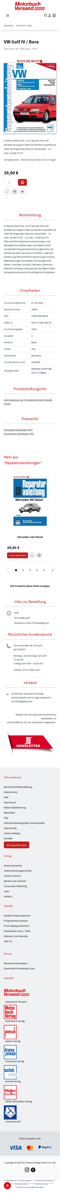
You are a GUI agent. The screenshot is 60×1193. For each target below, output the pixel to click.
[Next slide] (52, 570)
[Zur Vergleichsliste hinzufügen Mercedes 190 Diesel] (39, 555)
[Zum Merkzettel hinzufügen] (7, 191)
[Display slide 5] (44, 570)
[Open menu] (8, 15)
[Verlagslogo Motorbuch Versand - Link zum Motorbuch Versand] (30, 993)
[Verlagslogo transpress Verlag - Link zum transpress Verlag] (30, 1052)
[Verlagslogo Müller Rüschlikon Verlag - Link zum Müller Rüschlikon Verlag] (30, 1092)
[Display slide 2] (23, 570)
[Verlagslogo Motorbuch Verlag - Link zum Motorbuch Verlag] (30, 1012)
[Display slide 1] (16, 570)
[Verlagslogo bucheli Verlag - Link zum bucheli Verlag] (30, 1072)
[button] (30, 98)
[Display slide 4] (37, 570)
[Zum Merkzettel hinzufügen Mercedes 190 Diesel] (32, 555)
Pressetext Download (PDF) (18, 429)
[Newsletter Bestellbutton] (30, 742)
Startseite (8, 25)
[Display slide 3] (30, 570)
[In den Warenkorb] (22, 182)
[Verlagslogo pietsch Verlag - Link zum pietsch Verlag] (30, 1032)
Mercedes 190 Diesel (30, 537)
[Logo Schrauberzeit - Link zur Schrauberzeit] (30, 1112)
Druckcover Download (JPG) (19, 433)
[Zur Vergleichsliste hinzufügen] (15, 191)
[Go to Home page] (30, 6)
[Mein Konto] (50, 15)
